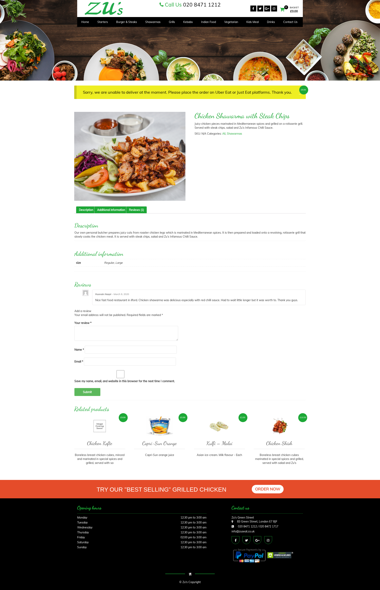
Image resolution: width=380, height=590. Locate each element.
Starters (102, 22)
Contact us (290, 22)
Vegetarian (231, 22)
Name (79, 349)
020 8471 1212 (202, 4)
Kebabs (188, 22)
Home (85, 22)
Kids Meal (252, 22)
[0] (282, 10)
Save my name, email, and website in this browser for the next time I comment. (124, 381)
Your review (82, 323)
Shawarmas (153, 22)
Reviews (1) (136, 210)
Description (86, 210)
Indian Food (208, 22)
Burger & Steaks (126, 22)
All (223, 133)
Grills (172, 22)
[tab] (86, 209)
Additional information (111, 210)
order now (267, 488)
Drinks (271, 22)
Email (78, 361)
